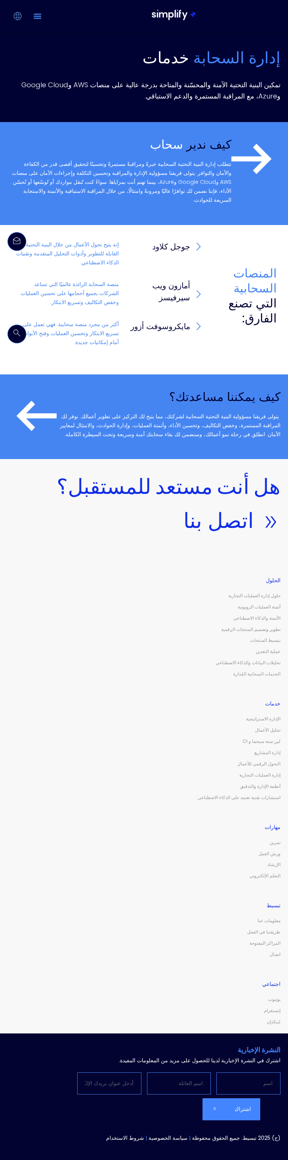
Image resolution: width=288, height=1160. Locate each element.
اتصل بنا (218, 520)
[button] (37, 16)
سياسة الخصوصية (168, 1138)
